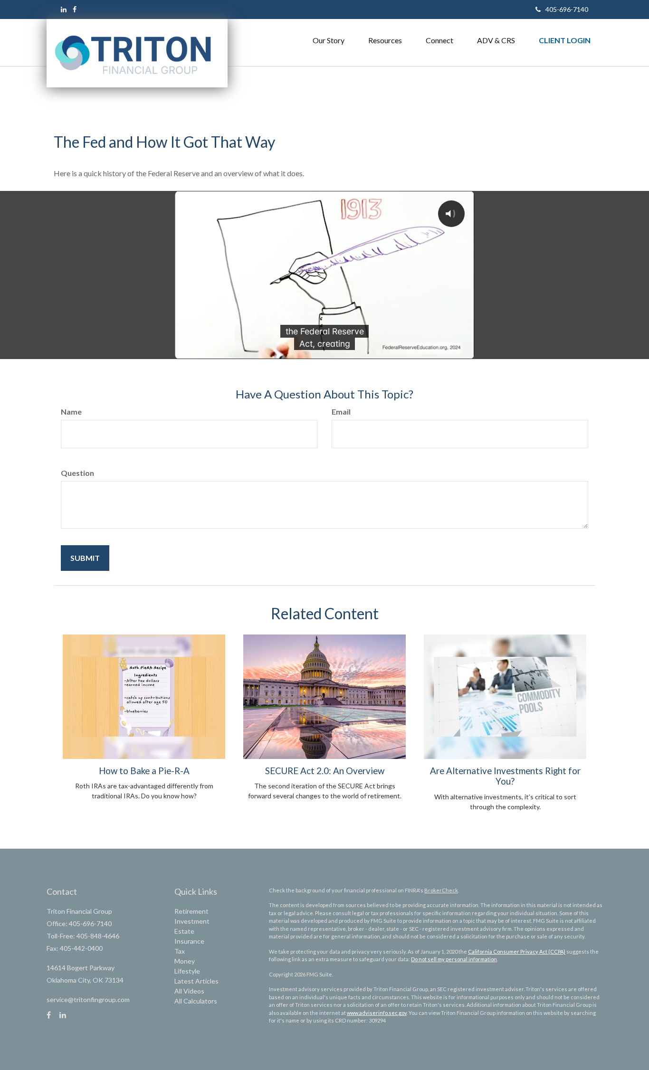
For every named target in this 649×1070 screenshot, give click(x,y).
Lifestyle (187, 971)
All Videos (189, 991)
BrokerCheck (441, 890)
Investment (192, 921)
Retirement (191, 911)
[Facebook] (74, 9)
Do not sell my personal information (454, 959)
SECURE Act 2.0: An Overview (324, 771)
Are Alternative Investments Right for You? (505, 776)
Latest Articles (196, 981)
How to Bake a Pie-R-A (144, 771)
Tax (179, 951)
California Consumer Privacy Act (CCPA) (516, 951)
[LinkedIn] (64, 9)
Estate (184, 931)
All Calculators (195, 1001)
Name (71, 411)
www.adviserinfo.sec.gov (377, 1013)
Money (184, 961)
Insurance (189, 941)
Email (341, 411)
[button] (328, 40)
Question (77, 472)
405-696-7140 (566, 9)
